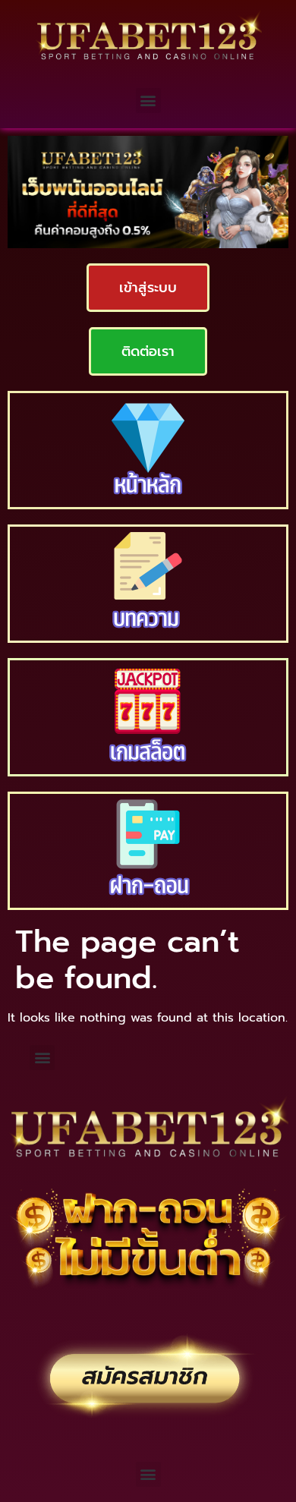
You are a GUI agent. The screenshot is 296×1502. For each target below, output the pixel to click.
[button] (148, 100)
